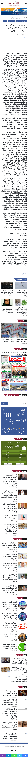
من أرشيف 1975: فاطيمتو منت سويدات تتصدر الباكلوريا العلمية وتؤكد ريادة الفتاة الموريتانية (9, 713)
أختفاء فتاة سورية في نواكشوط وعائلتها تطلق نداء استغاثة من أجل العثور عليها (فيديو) (7, 310)
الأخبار (18, 21)
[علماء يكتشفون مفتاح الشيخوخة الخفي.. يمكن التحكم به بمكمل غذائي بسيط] (22, 724)
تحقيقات (5, 21)
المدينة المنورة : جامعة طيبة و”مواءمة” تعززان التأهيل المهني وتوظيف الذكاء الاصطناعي (9, 605)
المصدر (25, 273)
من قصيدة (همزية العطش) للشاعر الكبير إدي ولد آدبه (10, 556)
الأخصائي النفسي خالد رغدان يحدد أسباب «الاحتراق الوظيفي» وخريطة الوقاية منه (10, 507)
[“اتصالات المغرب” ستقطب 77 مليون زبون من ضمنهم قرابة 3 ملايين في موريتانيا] (22, 626)
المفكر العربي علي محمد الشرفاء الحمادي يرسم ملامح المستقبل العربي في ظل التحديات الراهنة (9, 495)
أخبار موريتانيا (15, 18)
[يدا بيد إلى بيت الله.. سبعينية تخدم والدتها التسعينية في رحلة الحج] (22, 736)
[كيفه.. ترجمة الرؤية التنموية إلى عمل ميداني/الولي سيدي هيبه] (5, 679)
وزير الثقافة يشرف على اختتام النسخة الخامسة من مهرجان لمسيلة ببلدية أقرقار (9, 546)
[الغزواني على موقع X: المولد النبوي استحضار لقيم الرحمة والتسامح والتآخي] (7, 285)
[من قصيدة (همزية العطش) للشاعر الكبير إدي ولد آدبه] (22, 556)
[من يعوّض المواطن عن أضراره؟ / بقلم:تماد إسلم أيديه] (22, 517)
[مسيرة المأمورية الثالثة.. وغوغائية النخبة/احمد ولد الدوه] (5, 669)
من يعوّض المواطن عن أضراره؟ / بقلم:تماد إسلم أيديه (9, 517)
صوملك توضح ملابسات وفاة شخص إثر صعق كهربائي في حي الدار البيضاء (21, 293)
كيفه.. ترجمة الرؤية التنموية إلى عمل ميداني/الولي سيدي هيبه (19, 679)
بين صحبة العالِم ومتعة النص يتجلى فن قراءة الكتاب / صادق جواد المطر (10, 566)
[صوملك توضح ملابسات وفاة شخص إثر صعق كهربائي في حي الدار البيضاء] (21, 285)
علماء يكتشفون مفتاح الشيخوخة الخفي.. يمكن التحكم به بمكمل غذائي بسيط (9, 725)
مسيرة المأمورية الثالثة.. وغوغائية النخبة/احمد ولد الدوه (19, 670)
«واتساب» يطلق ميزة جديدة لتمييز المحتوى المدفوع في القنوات (10, 646)
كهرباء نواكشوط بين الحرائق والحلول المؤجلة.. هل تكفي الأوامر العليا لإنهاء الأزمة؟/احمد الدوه (10, 528)
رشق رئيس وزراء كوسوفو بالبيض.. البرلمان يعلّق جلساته (10, 693)
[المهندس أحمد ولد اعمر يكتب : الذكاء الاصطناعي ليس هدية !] (22, 637)
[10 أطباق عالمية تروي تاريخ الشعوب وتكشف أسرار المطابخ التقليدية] (22, 702)
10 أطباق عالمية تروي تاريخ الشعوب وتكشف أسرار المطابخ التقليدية (9, 702)
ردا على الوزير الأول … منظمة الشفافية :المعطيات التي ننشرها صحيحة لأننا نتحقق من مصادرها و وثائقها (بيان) (21, 310)
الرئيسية (22, 18)
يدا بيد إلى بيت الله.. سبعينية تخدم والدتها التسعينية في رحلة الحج (9, 736)
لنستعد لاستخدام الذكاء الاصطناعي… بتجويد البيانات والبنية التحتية (9, 615)
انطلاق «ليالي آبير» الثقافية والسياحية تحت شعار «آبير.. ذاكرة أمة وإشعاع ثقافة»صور (9, 589)
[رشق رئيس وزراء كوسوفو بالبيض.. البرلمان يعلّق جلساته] (22, 693)
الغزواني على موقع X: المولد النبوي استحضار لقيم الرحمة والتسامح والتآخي (7, 292)
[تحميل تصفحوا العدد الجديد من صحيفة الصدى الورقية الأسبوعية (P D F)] (14, 391)
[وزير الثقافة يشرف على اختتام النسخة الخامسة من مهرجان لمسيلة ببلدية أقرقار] (22, 545)
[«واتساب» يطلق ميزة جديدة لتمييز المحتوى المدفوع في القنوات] (22, 647)
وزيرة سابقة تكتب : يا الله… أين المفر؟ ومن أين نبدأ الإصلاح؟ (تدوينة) (19, 661)
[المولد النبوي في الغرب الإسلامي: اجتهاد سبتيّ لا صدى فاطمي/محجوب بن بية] (22, 576)
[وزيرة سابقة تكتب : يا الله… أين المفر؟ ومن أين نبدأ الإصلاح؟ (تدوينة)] (5, 660)
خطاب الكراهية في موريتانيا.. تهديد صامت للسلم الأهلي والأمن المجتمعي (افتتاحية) (15, 340)
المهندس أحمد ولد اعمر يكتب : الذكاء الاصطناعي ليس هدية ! (9, 636)
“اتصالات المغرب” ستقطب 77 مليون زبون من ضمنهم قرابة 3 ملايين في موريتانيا (9, 626)
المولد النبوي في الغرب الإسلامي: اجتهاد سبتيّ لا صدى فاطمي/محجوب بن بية (9, 578)
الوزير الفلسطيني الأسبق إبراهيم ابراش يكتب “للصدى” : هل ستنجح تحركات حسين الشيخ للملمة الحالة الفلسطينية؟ (10, 480)
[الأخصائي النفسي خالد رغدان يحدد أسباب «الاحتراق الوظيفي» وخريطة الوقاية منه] (22, 506)
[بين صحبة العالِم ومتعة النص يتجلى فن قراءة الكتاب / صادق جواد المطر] (22, 565)
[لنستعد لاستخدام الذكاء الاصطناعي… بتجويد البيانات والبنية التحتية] (22, 616)
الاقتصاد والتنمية (11, 21)
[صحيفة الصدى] (14, 3)
